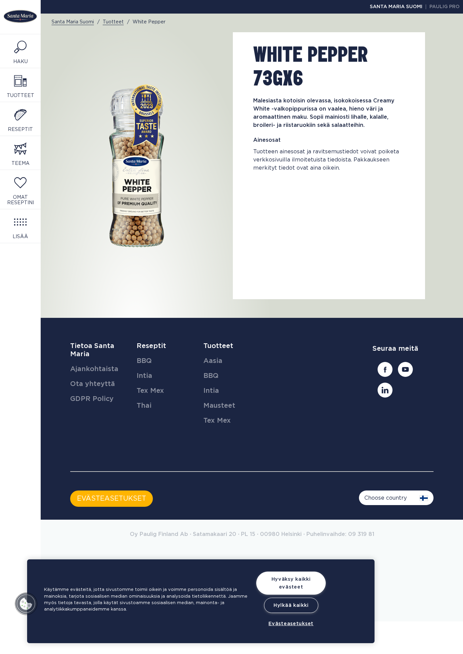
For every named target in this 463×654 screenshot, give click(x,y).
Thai (144, 405)
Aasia (212, 361)
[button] (26, 604)
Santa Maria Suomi (396, 6)
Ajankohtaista (94, 369)
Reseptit (151, 346)
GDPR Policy (92, 399)
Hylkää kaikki (291, 605)
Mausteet (219, 405)
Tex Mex (150, 390)
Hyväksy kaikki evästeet (291, 583)
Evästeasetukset (291, 623)
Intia (144, 375)
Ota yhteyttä (92, 384)
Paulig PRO (444, 6)
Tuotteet (218, 346)
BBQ (144, 361)
